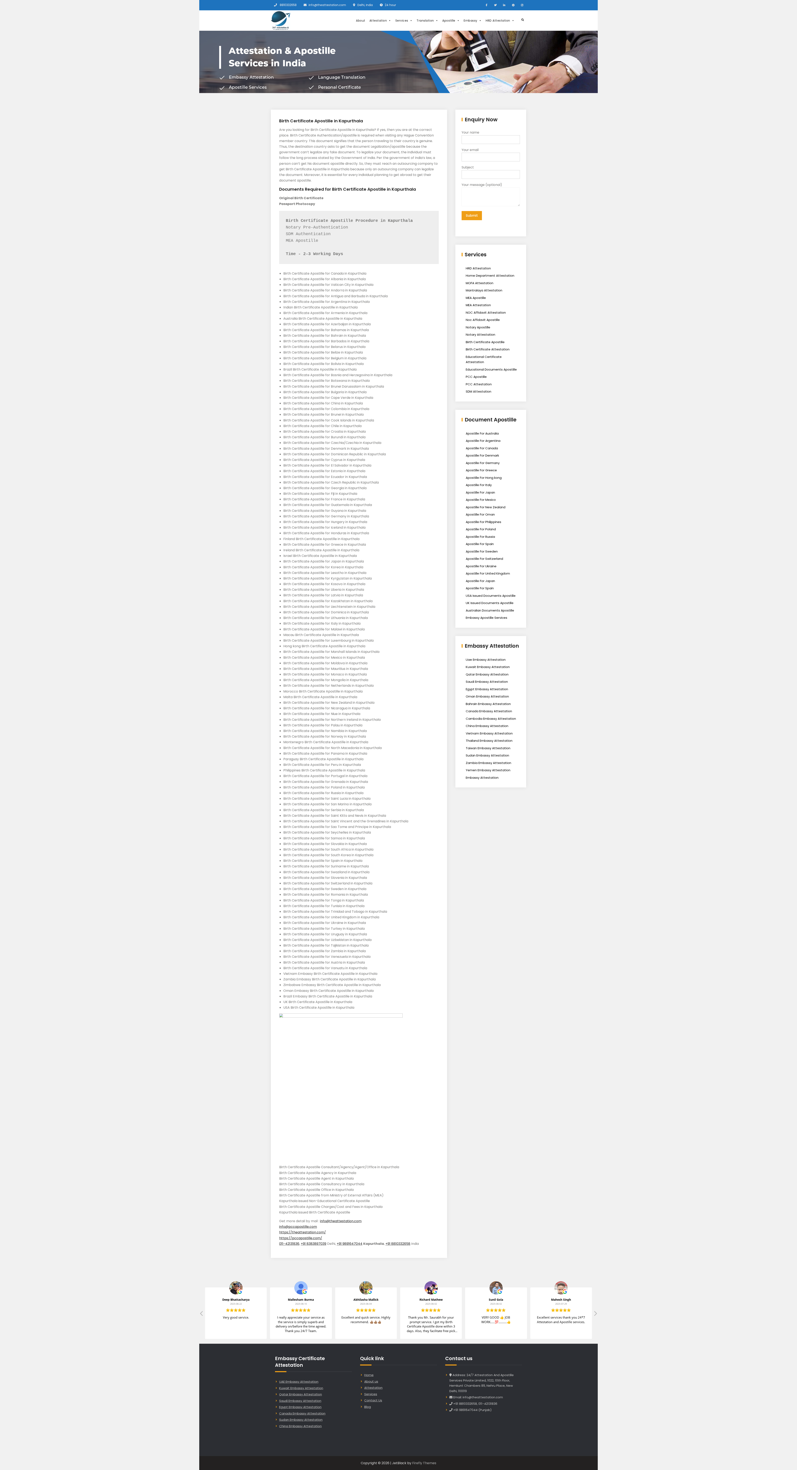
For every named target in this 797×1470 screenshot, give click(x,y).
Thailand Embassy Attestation (489, 740)
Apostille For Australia (482, 433)
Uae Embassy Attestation (486, 659)
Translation (425, 20)
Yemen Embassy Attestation (488, 770)
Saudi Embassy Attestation (487, 681)
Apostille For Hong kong (484, 477)
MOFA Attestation (479, 283)
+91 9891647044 (349, 1243)
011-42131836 (289, 1243)
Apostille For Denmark (482, 455)
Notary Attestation (480, 334)
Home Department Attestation (490, 275)
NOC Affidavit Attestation (486, 312)
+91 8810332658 (397, 1243)
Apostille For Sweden (482, 551)
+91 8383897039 (313, 1243)
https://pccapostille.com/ (300, 1238)
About (360, 20)
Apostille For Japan (480, 492)
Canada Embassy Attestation (489, 711)
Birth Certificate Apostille (485, 342)
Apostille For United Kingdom (488, 573)
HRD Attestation (498, 20)
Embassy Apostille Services (486, 617)
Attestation (378, 20)
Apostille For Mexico (481, 499)
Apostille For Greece (481, 470)
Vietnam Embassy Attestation (489, 733)
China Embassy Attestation (487, 726)
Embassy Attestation (482, 777)
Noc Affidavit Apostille (483, 320)
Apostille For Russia (480, 536)
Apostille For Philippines (483, 522)
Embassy (470, 20)
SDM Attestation (478, 391)
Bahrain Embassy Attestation (488, 704)
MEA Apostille (476, 298)
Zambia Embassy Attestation (488, 763)
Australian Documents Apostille (490, 610)
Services (401, 20)
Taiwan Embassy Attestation (488, 748)
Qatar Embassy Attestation (487, 674)
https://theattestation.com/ (302, 1232)
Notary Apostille (478, 327)
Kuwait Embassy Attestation (488, 667)
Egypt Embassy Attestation (487, 689)
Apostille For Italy (479, 485)
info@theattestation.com (327, 5)
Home (369, 1375)
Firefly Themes (424, 1463)
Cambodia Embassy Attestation (491, 718)
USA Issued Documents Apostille (491, 595)
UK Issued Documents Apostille (489, 603)
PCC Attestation (479, 384)
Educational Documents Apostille (491, 369)
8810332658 (288, 5)
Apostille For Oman (480, 514)
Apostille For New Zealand (485, 507)
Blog (367, 1407)
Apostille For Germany (483, 463)
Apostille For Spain (480, 544)
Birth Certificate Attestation (488, 349)
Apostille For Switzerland (484, 558)
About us (371, 1381)
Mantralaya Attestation (484, 290)
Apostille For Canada (482, 448)
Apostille (448, 20)
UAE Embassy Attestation (298, 1381)
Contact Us (373, 1400)
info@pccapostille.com (298, 1226)
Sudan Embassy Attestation (487, 755)
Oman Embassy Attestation (487, 696)
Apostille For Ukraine (481, 566)
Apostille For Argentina (483, 440)
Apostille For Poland (481, 529)
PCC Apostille (476, 377)
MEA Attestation (478, 305)
